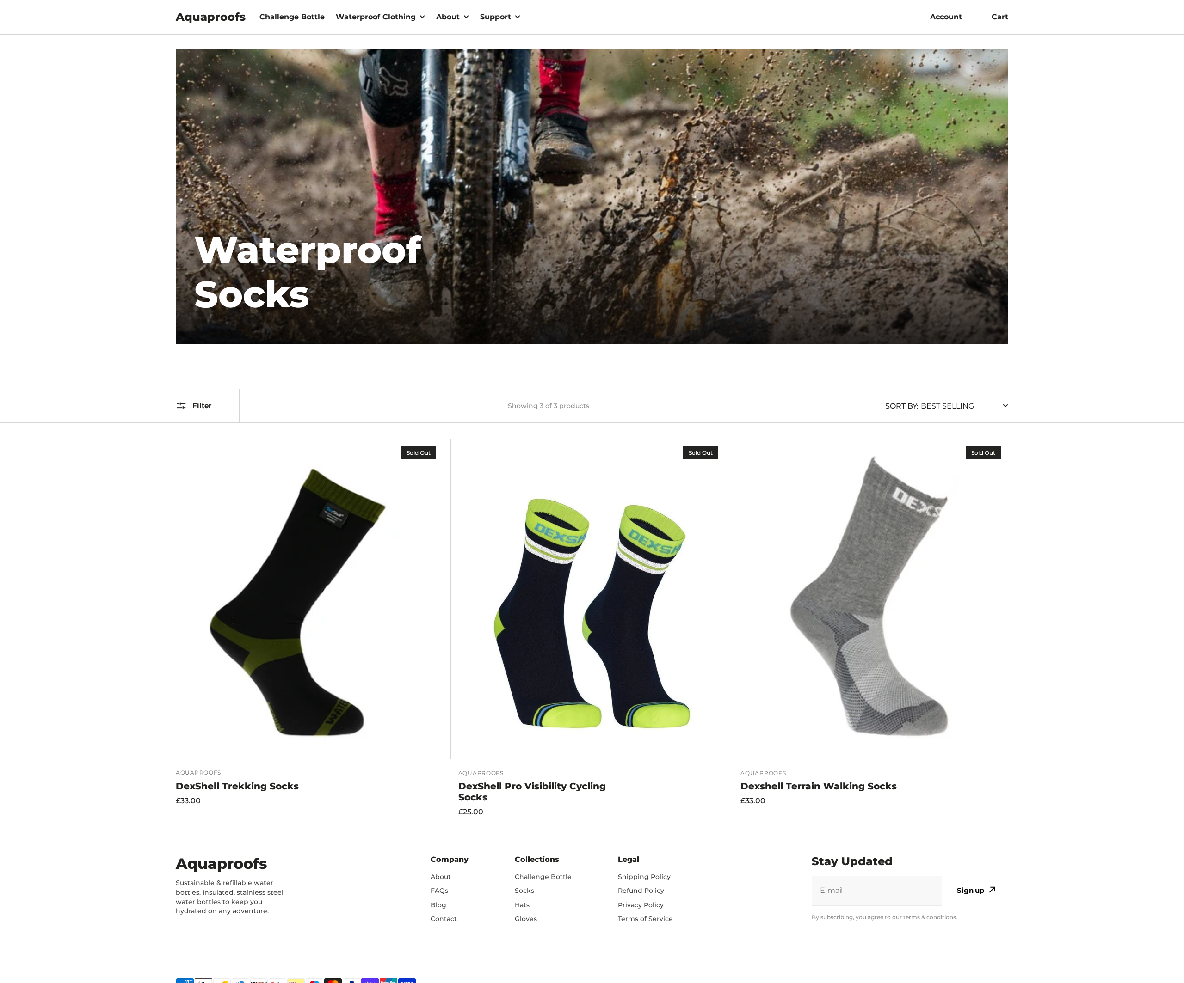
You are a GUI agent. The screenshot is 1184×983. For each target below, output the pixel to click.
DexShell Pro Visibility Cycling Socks (532, 792)
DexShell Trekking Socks (237, 786)
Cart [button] (1000, 16)
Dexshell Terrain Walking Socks (818, 786)
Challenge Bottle (292, 16)
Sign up (970, 890)
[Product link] (310, 628)
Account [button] (946, 16)
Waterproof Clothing (376, 16)
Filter (201, 405)
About (448, 16)
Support (495, 16)
